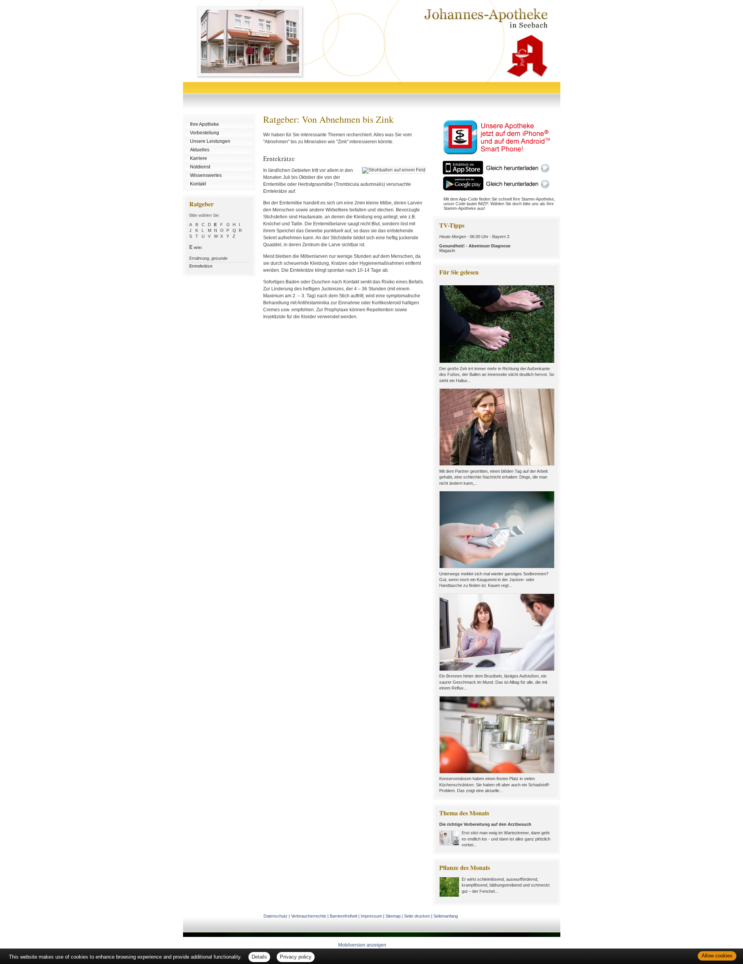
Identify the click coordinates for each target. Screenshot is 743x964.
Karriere (198, 158)
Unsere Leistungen (210, 141)
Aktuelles (199, 150)
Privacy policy (296, 957)
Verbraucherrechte (308, 916)
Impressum (371, 916)
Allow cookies (717, 956)
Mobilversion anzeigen (362, 945)
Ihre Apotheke (204, 124)
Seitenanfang (445, 916)
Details (259, 957)
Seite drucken (417, 916)
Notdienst (200, 167)
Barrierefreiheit (343, 916)
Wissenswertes (206, 175)
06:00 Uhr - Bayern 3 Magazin (474, 243)
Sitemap (393, 916)
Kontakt (198, 184)
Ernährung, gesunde (208, 258)
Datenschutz (276, 916)
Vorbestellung (204, 133)
